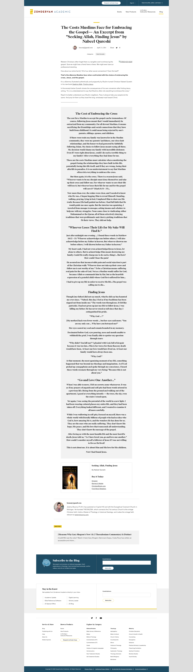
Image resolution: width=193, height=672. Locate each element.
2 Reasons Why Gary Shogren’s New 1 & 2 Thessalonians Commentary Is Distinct (96, 537)
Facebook (119, 48)
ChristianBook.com (99, 486)
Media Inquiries (46, 640)
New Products (64, 631)
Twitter (116, 48)
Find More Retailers (99, 489)
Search (162, 3)
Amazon (95, 481)
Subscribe (108, 568)
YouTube (101, 618)
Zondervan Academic (50, 11)
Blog (43, 628)
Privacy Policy (88, 669)
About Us (44, 637)
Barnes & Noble (97, 483)
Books (62, 628)
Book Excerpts (100, 54)
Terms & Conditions (140, 669)
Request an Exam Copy (111, 3)
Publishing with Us (47, 631)
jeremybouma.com (82, 515)
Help (43, 634)
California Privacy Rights (102, 669)
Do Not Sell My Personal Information (122, 669)
